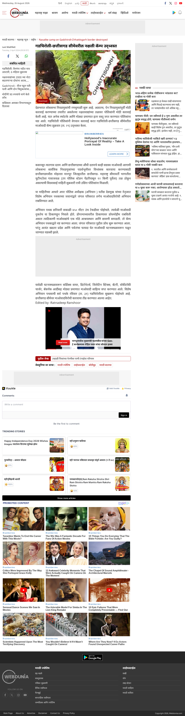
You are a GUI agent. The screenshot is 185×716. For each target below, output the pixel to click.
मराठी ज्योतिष (78, 12)
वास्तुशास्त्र (39, 678)
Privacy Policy (69, 713)
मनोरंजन (136, 12)
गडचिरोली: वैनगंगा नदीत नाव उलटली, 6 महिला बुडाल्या (16, 70)
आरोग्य (65, 12)
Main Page (8, 713)
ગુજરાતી (120, 3)
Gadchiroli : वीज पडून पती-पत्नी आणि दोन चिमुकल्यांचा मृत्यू (16, 87)
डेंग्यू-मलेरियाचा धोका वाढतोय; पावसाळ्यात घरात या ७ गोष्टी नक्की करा (156, 163)
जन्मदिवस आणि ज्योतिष (45, 702)
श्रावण (55, 12)
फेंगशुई (37, 692)
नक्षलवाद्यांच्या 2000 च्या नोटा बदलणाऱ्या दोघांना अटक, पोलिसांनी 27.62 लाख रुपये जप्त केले (16, 79)
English (68, 3)
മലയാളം (102, 3)
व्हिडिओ (124, 12)
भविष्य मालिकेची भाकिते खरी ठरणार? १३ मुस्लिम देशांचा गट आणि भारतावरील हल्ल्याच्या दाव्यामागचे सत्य (158, 140)
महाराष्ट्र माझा (41, 12)
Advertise (31, 713)
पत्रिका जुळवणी (41, 683)
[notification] (180, 12)
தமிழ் (77, 3)
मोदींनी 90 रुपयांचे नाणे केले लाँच (15, 96)
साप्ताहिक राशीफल (42, 697)
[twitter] (170, 3)
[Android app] (92, 657)
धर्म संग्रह (112, 12)
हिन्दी (60, 3)
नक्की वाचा (145, 88)
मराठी (84, 3)
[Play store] (174, 12)
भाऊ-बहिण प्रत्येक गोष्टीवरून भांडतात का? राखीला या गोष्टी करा (156, 94)
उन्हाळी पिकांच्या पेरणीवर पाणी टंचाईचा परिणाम (73, 358)
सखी (124, 673)
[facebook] (165, 3)
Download (42, 101)
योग (124, 678)
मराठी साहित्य (128, 687)
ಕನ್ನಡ (112, 3)
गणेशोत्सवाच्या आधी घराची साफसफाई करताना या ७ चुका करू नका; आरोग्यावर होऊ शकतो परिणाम (159, 185)
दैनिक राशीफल (41, 687)
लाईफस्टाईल (97, 12)
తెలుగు (92, 3)
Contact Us (55, 713)
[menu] (5, 13)
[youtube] (180, 3)
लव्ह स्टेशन (127, 683)
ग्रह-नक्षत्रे (38, 673)
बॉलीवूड (92, 365)
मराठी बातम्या (8, 39)
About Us (20, 713)
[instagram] (175, 3)
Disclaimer (42, 713)
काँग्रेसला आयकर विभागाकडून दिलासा (16, 104)
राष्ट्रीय (33, 39)
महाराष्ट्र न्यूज (22, 39)
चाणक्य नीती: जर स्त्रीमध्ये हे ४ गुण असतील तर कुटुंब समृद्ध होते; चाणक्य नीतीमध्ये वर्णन (158, 117)
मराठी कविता (128, 692)
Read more (62, 342)
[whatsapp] (26, 56)
